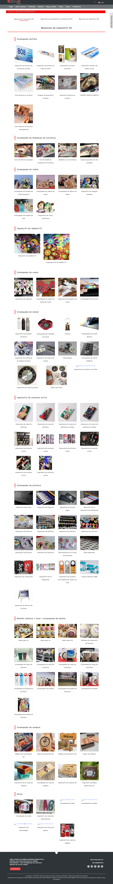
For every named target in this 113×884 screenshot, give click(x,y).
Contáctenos (77, 6)
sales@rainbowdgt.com (96, 859)
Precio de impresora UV (82, 877)
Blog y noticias (51, 6)
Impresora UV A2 (12, 877)
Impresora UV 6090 (22, 877)
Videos (61, 6)
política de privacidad (82, 876)
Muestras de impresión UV (25, 11)
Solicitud (41, 6)
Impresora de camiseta (95, 877)
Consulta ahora (15, 869)
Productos (31, 6)
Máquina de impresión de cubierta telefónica (39, 877)
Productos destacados (62, 876)
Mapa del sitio (72, 876)
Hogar (11, 6)
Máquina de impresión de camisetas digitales (64, 877)
